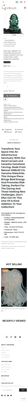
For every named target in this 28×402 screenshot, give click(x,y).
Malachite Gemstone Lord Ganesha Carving (13, 112)
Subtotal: (6, 91)
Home (5, 38)
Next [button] (25, 288)
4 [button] (15, 35)
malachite (6, 110)
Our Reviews (4, 371)
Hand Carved (14, 109)
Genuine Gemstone (16, 107)
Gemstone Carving (8, 107)
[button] (3, 2)
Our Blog (3, 379)
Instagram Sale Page (5, 367)
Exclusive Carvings (8, 105)
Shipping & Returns (5, 350)
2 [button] (13, 35)
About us (3, 347)
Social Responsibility (5, 354)
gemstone (14, 105)
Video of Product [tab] (14, 143)
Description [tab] (13, 140)
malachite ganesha (8, 113)
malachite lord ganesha (8, 121)
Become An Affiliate (5, 369)
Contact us (3, 352)
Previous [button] (2, 288)
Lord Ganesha (20, 109)
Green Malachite (7, 109)
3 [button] (14, 35)
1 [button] (12, 35)
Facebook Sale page (5, 364)
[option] (14, 23)
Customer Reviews (5, 357)
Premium (16, 121)
